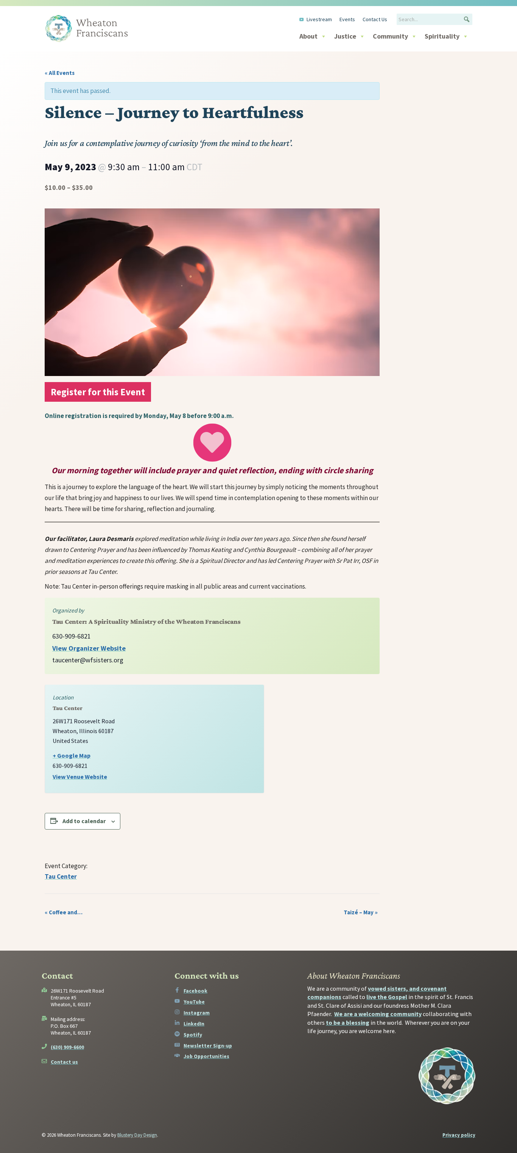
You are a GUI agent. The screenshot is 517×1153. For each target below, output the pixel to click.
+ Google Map (71, 755)
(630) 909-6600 (67, 1047)
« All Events (60, 72)
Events (347, 19)
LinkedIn (194, 1023)
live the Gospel (386, 997)
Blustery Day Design (137, 1135)
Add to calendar (84, 821)
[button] (466, 19)
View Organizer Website (89, 648)
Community (390, 36)
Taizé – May (361, 912)
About (308, 36)
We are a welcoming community (378, 1014)
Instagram (197, 1012)
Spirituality (442, 36)
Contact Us (375, 19)
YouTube (194, 1001)
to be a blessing (347, 1022)
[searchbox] (434, 19)
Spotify (193, 1034)
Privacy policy (458, 1135)
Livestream (319, 19)
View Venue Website (80, 776)
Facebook (195, 990)
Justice (345, 36)
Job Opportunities (206, 1056)
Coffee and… (64, 912)
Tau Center (61, 876)
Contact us (64, 1061)
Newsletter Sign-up (208, 1045)
